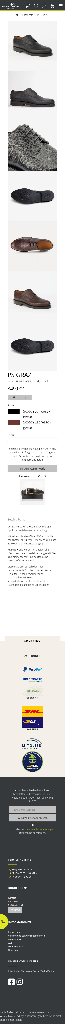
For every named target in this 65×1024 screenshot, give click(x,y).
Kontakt (12, 897)
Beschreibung (16, 519)
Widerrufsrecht (16, 946)
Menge (11, 434)
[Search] (28, 5)
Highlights (27, 15)
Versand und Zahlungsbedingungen (26, 935)
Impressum (14, 932)
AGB (10, 942)
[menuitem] (32, 932)
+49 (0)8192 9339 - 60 (22, 869)
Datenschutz (14, 939)
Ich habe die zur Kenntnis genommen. (32, 831)
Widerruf (15, 909)
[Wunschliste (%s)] (36, 5)
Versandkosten (7, 1016)
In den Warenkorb (32, 469)
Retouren (13, 901)
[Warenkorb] (52, 5)
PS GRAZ (42, 15)
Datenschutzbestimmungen (39, 829)
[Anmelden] (44, 5)
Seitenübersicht (16, 904)
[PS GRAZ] (32, 45)
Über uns (13, 950)
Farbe (11, 405)
